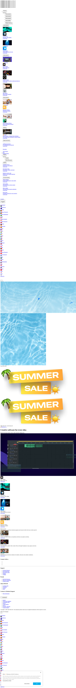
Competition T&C (6, 602)
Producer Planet (6, 581)
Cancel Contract (6, 607)
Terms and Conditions (7, 601)
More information (6, 593)
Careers (4, 588)
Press (4, 589)
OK (36, 683)
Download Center (6, 572)
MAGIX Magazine (6, 579)
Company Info (5, 585)
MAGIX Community (7, 580)
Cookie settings (6, 604)
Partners (4, 573)
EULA (4, 605)
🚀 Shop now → (3, 426)
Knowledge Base (6, 571)
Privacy (4, 603)
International (4, 597)
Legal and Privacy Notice (7, 680)
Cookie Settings (27, 683)
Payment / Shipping (6, 606)
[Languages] (1, 281)
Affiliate (4, 574)
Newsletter (5, 586)
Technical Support (6, 570)
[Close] (40, 672)
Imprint (4, 600)
